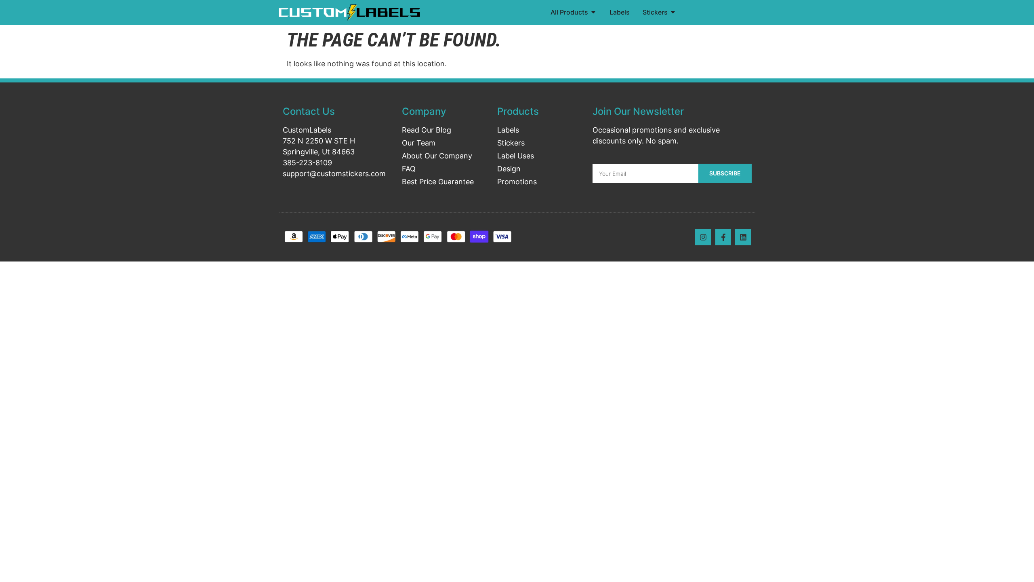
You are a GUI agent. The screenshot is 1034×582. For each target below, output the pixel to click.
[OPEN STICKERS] (673, 12)
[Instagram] (703, 237)
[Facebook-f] (723, 237)
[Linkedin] (743, 237)
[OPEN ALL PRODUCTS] (593, 12)
